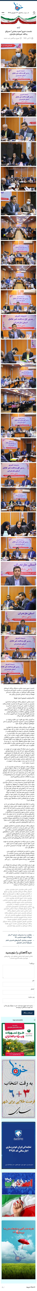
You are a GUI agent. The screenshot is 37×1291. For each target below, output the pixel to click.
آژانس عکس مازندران (25, 889)
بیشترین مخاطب (8, 900)
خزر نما (8, 915)
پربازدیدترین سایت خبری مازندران (22, 902)
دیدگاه (31, 963)
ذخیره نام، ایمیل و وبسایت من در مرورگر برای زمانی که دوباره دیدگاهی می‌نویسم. (18, 1006)
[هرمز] (18, 19)
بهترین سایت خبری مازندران (23, 898)
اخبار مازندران (14, 889)
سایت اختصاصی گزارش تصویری (22, 919)
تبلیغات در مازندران (13, 904)
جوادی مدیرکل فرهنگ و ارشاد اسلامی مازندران (18, 909)
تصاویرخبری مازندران (12, 907)
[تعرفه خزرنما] (18, 1249)
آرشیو (18, 27)
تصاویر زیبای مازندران (25, 907)
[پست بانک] (18, 1039)
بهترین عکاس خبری (20, 900)
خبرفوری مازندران (16, 915)
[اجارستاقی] (18, 1145)
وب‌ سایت (31, 997)
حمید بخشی (28, 911)
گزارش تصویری (21, 922)
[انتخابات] (18, 1089)
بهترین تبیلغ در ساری (18, 894)
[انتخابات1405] (18, 1194)
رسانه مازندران (8, 917)
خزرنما (30, 917)
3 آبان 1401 (27, 38)
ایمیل (32, 989)
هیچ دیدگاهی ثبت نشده (11, 38)
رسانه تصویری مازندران (20, 917)
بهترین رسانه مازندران (10, 896)
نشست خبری (13, 924)
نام (33, 981)
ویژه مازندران (11, 926)
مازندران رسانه (12, 922)
